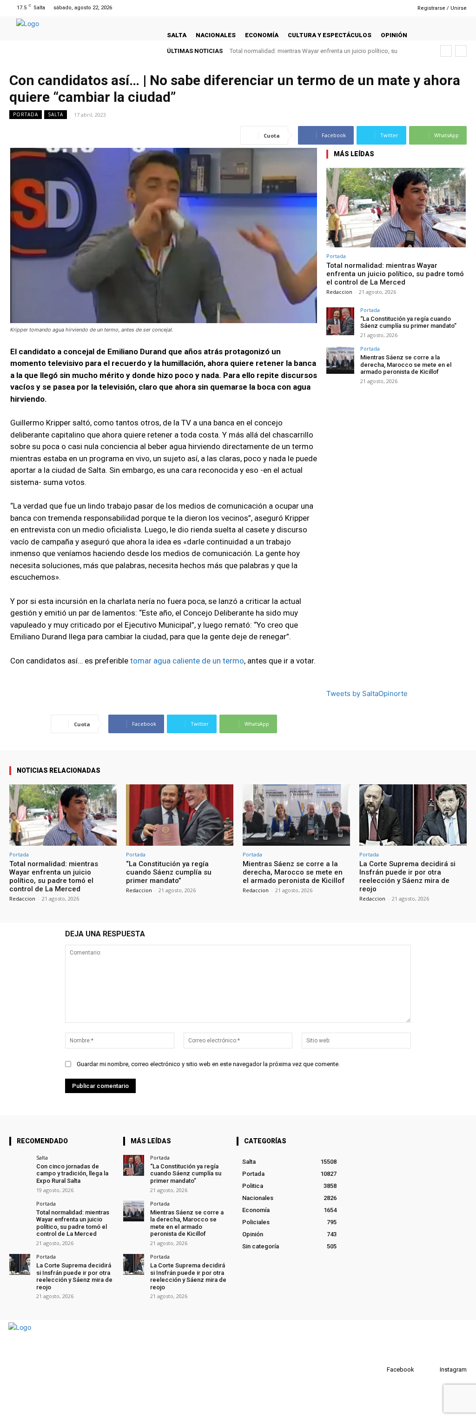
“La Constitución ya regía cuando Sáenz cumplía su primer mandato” (408, 322)
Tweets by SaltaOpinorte (367, 693)
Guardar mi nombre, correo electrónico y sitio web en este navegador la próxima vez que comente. (208, 1064)
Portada (25, 114)
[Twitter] (398, 7)
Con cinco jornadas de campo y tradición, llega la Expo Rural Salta (72, 1173)
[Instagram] (387, 7)
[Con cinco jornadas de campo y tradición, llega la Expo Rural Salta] (19, 1165)
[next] (461, 51)
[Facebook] (375, 7)
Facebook (400, 1369)
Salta (55, 114)
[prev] (446, 51)
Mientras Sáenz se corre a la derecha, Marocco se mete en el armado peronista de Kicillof (405, 364)
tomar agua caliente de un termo (187, 660)
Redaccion (339, 291)
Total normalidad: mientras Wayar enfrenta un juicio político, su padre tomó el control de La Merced (395, 273)
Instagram (453, 1369)
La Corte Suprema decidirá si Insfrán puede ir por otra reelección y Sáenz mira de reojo (407, 876)
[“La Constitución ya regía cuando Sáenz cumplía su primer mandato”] (340, 321)
